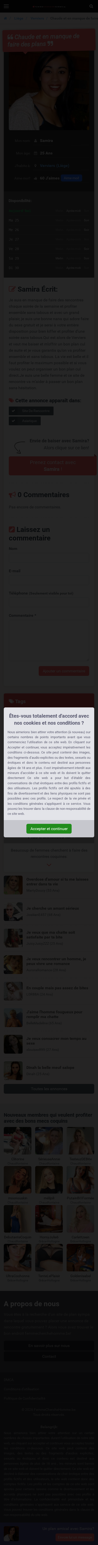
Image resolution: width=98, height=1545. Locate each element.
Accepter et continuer (49, 828)
